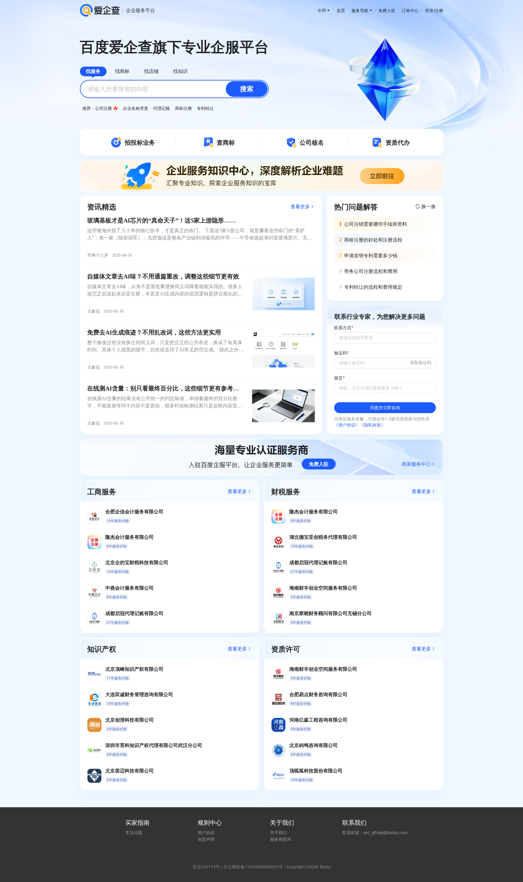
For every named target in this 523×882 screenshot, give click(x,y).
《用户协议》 (347, 425)
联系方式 (342, 328)
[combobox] (174, 89)
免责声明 (206, 839)
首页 (341, 10)
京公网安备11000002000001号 (253, 867)
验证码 (340, 353)
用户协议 (206, 832)
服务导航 (359, 10)
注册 (439, 10)
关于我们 (278, 832)
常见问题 (133, 832)
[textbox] (174, 89)
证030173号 (208, 867)
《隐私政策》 (372, 425)
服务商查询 (280, 839)
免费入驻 (386, 10)
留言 (338, 378)
